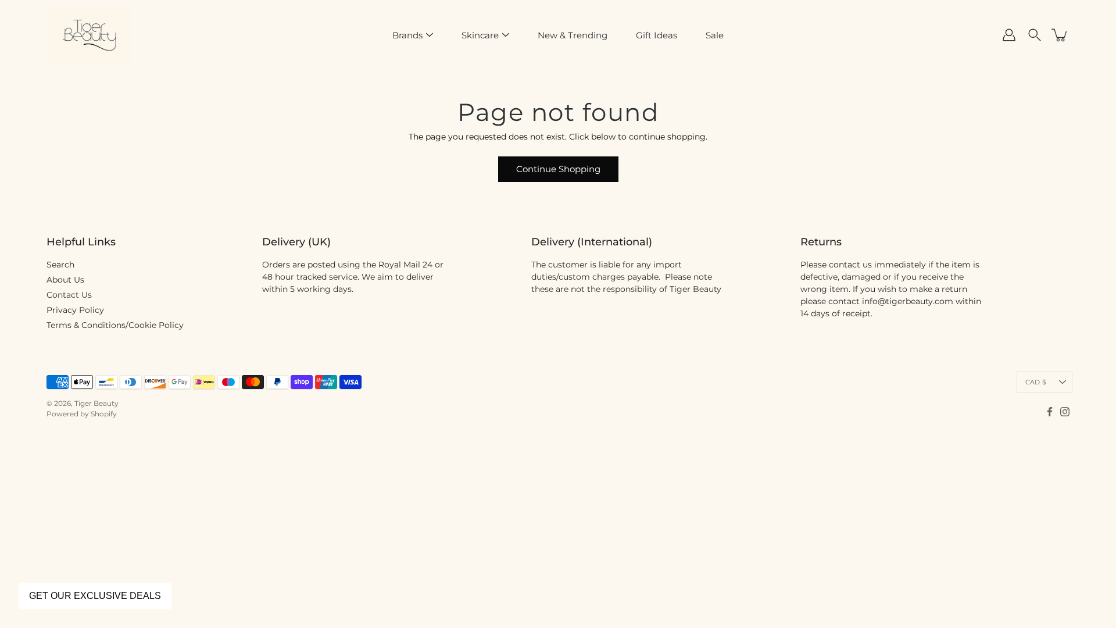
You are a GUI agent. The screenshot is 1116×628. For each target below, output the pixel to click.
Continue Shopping (558, 168)
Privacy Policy (75, 310)
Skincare (480, 35)
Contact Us (69, 295)
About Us (65, 279)
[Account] (1009, 35)
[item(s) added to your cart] (1060, 35)
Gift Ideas (656, 35)
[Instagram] (1065, 411)
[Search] (1034, 35)
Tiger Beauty (96, 403)
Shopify (104, 413)
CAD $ (1035, 382)
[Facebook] (1049, 411)
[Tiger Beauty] (90, 35)
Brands (407, 35)
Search (60, 264)
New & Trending (572, 35)
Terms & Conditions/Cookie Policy (115, 325)
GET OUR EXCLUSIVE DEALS (95, 596)
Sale (715, 35)
